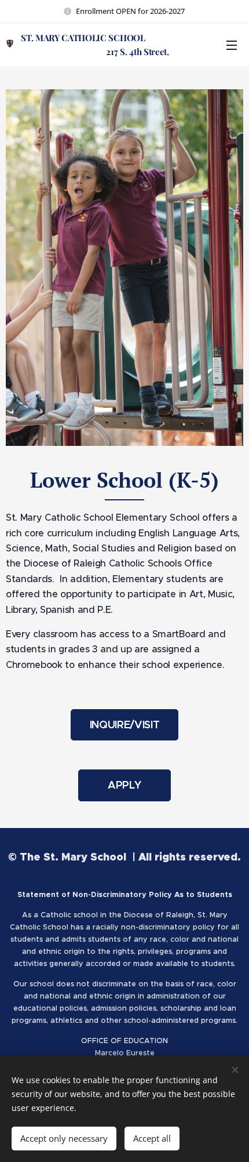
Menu (231, 44)
